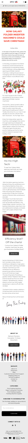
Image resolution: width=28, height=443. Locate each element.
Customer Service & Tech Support (14, 374)
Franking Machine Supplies (14, 393)
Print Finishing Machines (14, 388)
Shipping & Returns (14, 375)
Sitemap (14, 380)
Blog (14, 372)
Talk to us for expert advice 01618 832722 (14, 5)
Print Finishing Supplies (14, 392)
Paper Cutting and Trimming (14, 390)
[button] (9, 175)
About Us (14, 368)
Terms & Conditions (14, 377)
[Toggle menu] (2, 2)
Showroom (14, 370)
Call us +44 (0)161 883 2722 (13, 431)
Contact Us (14, 379)
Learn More (14, 345)
